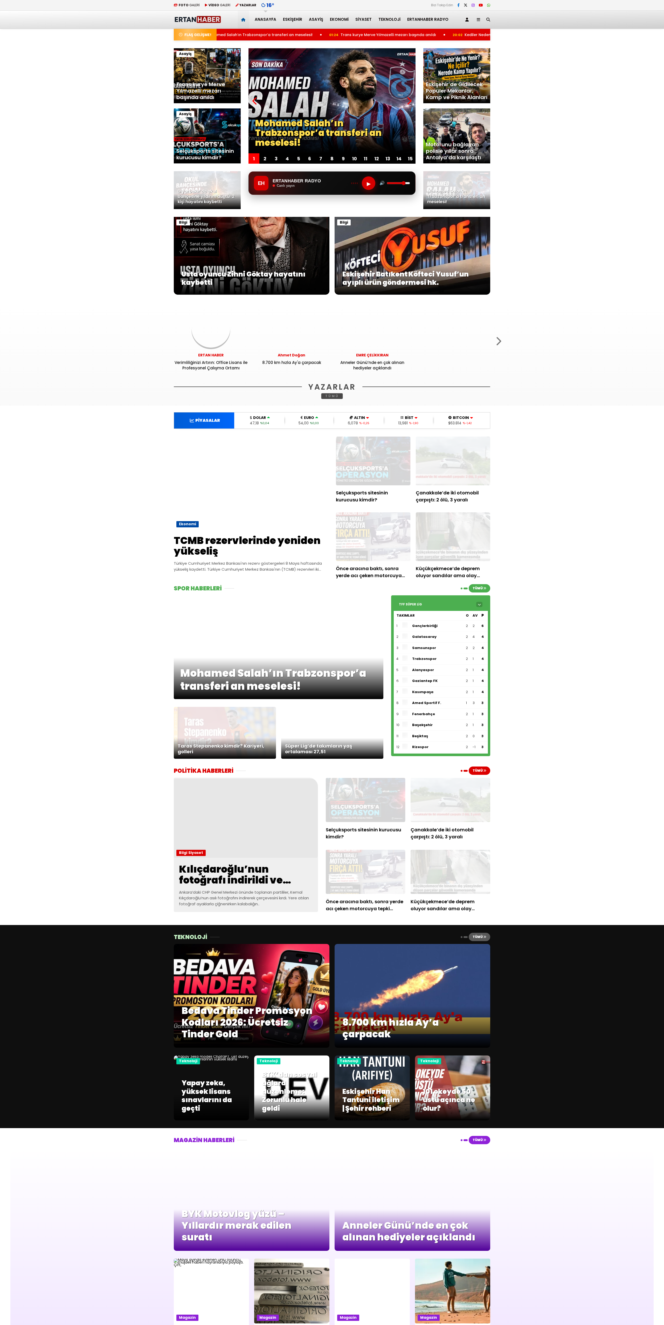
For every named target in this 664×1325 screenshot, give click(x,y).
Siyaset (363, 19)
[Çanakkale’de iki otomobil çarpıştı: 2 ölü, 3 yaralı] (453, 461)
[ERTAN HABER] (197, 21)
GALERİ (189, 5)
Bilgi (183, 222)
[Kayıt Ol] (468, 20)
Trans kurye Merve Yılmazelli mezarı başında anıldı (261, 35)
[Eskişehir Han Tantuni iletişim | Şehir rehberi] (372, 1119)
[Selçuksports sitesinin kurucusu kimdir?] (373, 461)
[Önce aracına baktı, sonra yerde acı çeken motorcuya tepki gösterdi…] (373, 536)
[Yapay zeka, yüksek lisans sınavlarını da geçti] (211, 1059)
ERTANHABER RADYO (427, 19)
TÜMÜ (332, 396)
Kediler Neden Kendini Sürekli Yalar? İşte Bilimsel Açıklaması (393, 35)
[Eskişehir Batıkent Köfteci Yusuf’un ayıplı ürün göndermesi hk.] (412, 293)
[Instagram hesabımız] (473, 5)
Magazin (187, 1317)
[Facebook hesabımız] (458, 5)
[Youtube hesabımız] (481, 5)
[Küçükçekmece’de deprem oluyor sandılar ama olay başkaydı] (453, 536)
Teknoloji (389, 19)
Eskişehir (292, 19)
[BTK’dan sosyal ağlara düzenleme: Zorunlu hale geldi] (291, 1119)
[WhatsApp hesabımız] (488, 5)
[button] (244, 20)
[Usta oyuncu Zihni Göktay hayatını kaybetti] (251, 293)
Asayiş (316, 19)
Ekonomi (339, 19)
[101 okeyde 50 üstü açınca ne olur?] (452, 1119)
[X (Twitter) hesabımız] (465, 5)
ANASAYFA (265, 19)
